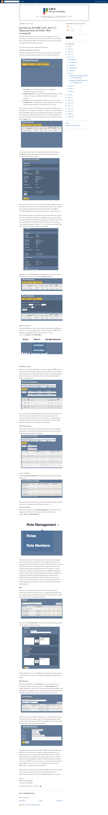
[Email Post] (40, 786)
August (72, 70)
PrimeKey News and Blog (73, 125)
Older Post (59, 801)
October (72, 65)
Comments (71, 30)
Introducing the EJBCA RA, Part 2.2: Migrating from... (78, 77)
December (73, 60)
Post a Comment (23, 797)
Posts (69, 27)
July (71, 73)
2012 (69, 106)
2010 (69, 111)
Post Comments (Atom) (33, 805)
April (71, 91)
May (71, 89)
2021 (69, 46)
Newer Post (22, 801)
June (71, 86)
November (73, 62)
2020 (69, 49)
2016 (69, 95)
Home (41, 801)
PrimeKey (61, 17)
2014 (69, 100)
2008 (69, 117)
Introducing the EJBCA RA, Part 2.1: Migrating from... (78, 81)
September (73, 68)
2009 (69, 114)
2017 (69, 57)
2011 (69, 108)
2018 (69, 54)
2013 (69, 103)
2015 (69, 97)
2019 (69, 52)
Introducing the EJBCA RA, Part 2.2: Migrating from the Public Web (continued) (38, 30)
